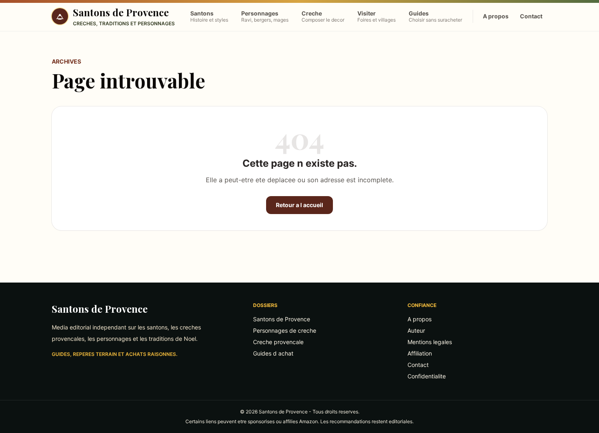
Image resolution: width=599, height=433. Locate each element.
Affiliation (419, 353)
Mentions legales (429, 341)
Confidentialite (426, 376)
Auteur (416, 330)
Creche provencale (278, 341)
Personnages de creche (284, 330)
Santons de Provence (100, 308)
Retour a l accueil (299, 204)
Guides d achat (273, 353)
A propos (496, 16)
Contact (531, 16)
